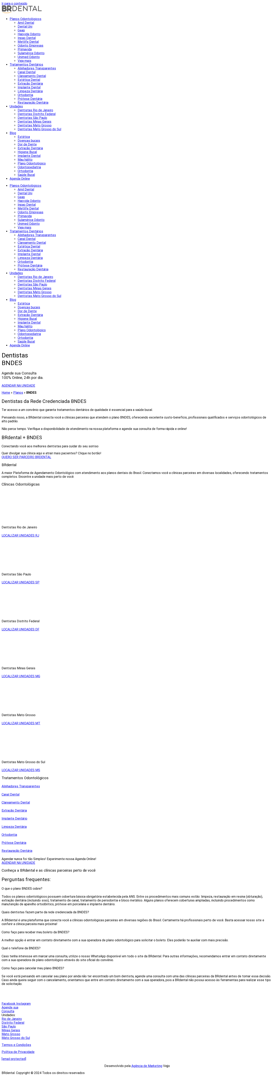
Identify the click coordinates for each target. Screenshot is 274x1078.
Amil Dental (26, 23)
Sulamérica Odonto (31, 53)
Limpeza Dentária (30, 91)
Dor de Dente (27, 144)
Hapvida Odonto (29, 34)
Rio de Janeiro (12, 1019)
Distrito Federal (13, 1023)
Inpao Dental (27, 38)
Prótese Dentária (30, 99)
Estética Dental (29, 80)
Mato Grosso (11, 1034)
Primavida (25, 49)
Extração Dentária (30, 83)
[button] (137, 888)
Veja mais (24, 61)
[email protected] (14, 1059)
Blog (13, 133)
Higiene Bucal (27, 152)
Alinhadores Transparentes (37, 68)
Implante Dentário (14, 818)
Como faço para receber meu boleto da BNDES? (35, 932)
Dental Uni (25, 26)
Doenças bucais (29, 141)
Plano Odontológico (32, 163)
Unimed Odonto (29, 57)
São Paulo (9, 1026)
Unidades (16, 106)
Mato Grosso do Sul (16, 1038)
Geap (21, 30)
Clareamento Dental (32, 76)
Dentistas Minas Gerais (34, 121)
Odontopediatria (29, 167)
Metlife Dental (28, 42)
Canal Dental (27, 72)
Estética (24, 137)
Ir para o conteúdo (14, 3)
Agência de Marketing (146, 1066)
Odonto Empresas (30, 45)
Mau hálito (25, 160)
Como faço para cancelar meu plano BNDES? (33, 968)
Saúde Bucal (26, 175)
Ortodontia (25, 95)
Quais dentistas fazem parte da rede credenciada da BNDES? (45, 912)
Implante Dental (29, 87)
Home (6, 392)
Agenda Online (20, 179)
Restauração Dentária (33, 102)
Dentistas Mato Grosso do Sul (39, 129)
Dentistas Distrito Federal (37, 114)
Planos (18, 392)
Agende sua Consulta (10, 1009)
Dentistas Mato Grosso (35, 125)
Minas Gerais (11, 1030)
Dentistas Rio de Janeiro (35, 110)
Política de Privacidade (18, 1052)
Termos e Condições (16, 1045)
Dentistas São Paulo (32, 118)
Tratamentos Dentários (26, 64)
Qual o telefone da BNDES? (21, 948)
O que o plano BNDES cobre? (22, 888)
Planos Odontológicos (25, 19)
